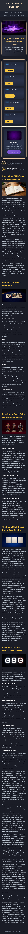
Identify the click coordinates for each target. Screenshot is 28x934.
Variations (20, 12)
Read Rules (10, 96)
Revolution (12, 15)
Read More (10, 108)
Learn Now (10, 70)
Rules (5, 15)
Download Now (14, 152)
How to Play (13, 12)
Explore (9, 83)
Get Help (9, 121)
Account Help (20, 15)
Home (6, 12)
